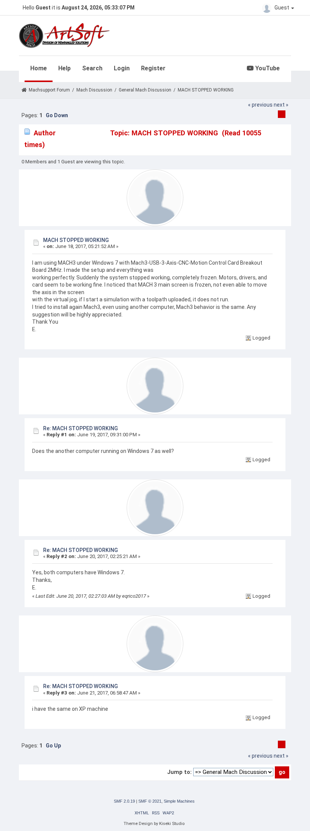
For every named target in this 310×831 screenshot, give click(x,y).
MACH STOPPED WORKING (76, 240)
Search (92, 68)
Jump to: (179, 772)
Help (64, 68)
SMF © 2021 (149, 801)
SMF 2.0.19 (124, 801)
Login (122, 68)
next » (281, 105)
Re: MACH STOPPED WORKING (80, 428)
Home (38, 68)
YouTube (267, 68)
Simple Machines (179, 801)
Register (153, 68)
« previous (260, 105)
